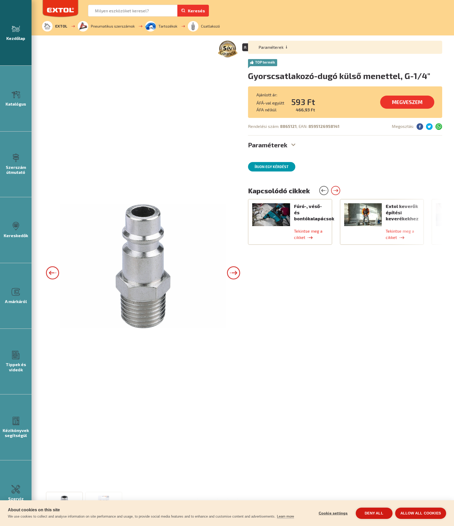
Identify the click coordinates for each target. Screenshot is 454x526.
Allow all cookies (420, 513)
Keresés (196, 10)
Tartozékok (167, 26)
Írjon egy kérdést (272, 167)
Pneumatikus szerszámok (113, 26)
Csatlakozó (210, 26)
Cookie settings (333, 513)
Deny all (374, 513)
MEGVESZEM (407, 102)
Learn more (285, 516)
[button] (52, 272)
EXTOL (61, 26)
